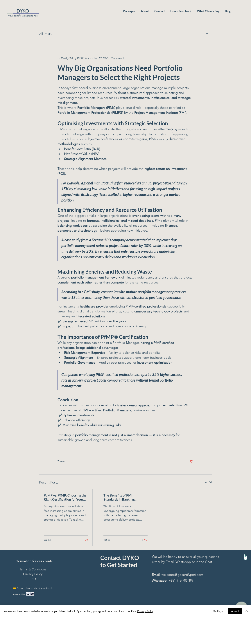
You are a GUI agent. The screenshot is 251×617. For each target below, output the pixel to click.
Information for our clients (34, 561)
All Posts (45, 34)
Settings (218, 611)
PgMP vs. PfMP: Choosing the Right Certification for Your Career (65, 497)
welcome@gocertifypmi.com (182, 575)
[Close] (246, 611)
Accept (235, 611)
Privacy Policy (145, 611)
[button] (207, 34)
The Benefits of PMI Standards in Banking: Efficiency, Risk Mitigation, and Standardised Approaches (125, 497)
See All (208, 482)
